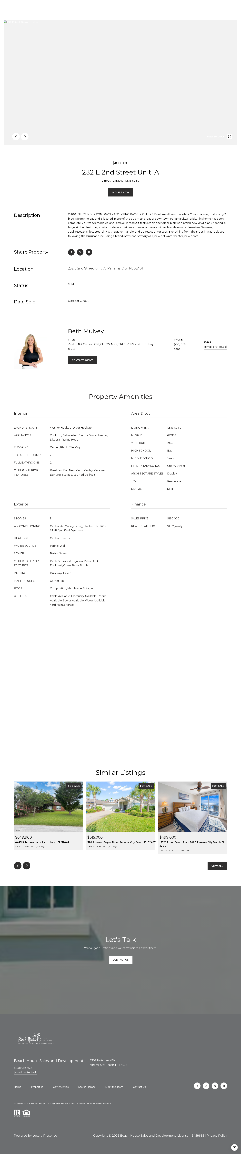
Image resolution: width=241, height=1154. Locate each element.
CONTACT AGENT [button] (82, 360)
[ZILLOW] (215, 1085)
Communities (61, 1086)
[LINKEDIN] (224, 1085)
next (25, 136)
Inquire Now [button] (120, 192)
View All (217, 866)
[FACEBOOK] (197, 1085)
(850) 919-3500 (23, 1068)
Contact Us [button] (121, 959)
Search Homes (86, 1086)
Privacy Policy (217, 1135)
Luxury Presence (44, 1135)
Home (17, 1086)
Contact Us (139, 1086)
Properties (37, 1086)
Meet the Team (114, 1086)
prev (16, 136)
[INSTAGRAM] (206, 1085)
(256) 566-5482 (180, 347)
